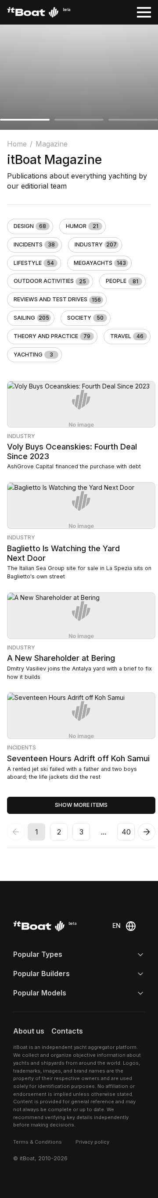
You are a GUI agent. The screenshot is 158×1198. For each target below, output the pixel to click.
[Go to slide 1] (25, 120)
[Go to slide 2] (79, 120)
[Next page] (146, 832)
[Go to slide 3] (133, 120)
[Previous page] (16, 832)
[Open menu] (144, 12)
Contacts (67, 1031)
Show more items (81, 805)
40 (126, 831)
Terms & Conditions (37, 1142)
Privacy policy (92, 1142)
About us (28, 1031)
